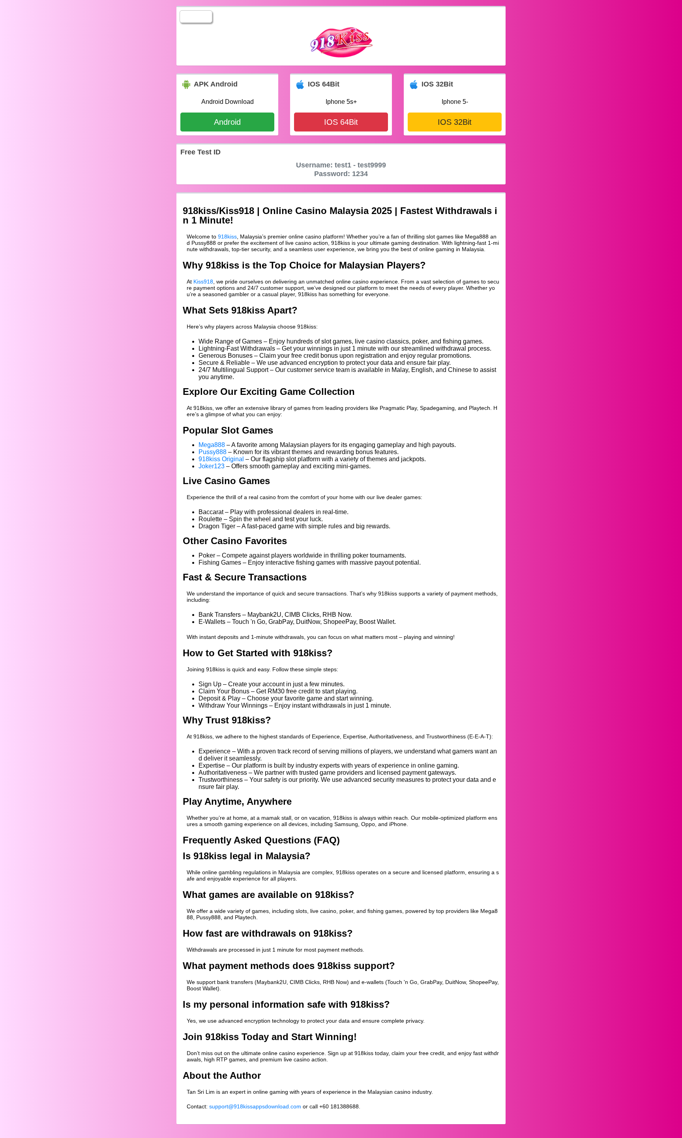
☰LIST (196, 16)
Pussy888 (213, 452)
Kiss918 (203, 281)
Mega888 (212, 444)
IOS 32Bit (455, 122)
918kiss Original (221, 459)
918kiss (227, 236)
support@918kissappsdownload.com (255, 1106)
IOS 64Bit (341, 122)
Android (227, 122)
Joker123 (212, 466)
